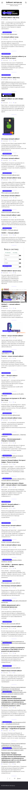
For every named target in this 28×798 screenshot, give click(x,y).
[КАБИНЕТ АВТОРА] (10, 14)
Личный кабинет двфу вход (10, 77)
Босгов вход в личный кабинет (11, 585)
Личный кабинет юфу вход (10, 17)
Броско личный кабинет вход (11, 178)
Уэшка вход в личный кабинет (11, 525)
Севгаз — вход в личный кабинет (12, 335)
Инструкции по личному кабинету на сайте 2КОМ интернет (13, 57)
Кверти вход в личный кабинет (11, 670)
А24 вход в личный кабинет (10, 139)
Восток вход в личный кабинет (11, 626)
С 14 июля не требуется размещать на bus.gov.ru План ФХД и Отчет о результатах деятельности (13, 649)
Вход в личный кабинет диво (11, 215)
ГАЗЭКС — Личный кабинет (10, 233)
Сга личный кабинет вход (9, 37)
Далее (19, 778)
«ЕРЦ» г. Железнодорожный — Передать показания (11, 440)
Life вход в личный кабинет (10, 158)
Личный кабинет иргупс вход (11, 270)
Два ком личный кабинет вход (11, 418)
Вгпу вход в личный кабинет (10, 195)
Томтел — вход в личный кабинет (12, 356)
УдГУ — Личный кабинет (9, 375)
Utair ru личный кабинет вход (11, 545)
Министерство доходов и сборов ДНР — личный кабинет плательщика (13, 484)
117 (14, 778)
